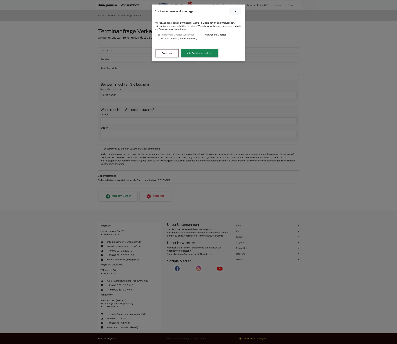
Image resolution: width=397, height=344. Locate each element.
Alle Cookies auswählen (199, 53)
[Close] (235, 11)
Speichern (167, 53)
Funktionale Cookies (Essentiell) (178, 35)
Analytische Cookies (215, 35)
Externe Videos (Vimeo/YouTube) (179, 38)
